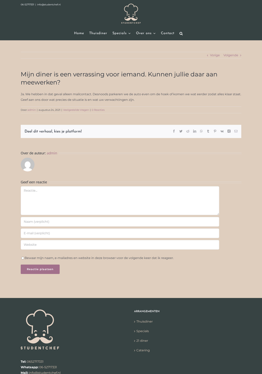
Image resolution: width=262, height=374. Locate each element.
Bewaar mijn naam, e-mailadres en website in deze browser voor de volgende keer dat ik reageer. (99, 258)
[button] (181, 33)
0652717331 (35, 361)
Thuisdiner (144, 321)
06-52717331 (48, 367)
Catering (143, 350)
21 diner (142, 341)
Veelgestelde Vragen (76, 109)
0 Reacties (98, 109)
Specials (142, 331)
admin (31, 109)
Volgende (230, 55)
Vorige (215, 55)
